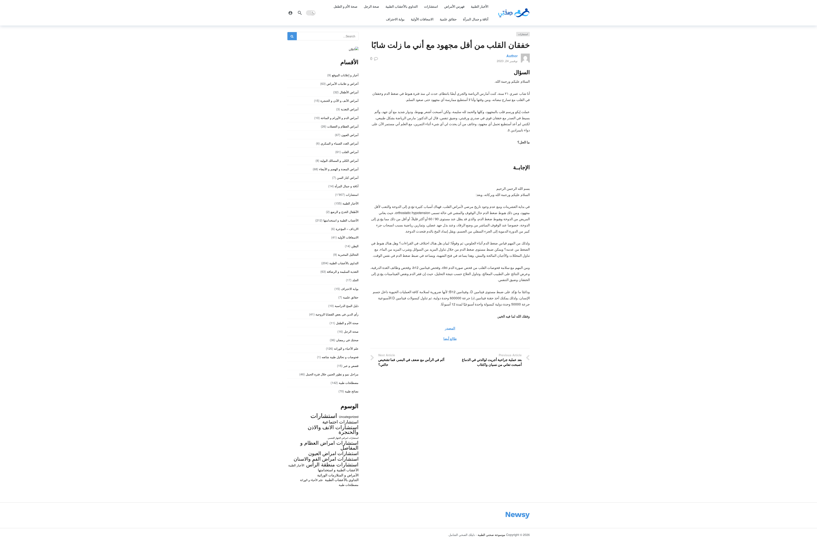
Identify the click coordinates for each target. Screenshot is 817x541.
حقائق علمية (448, 19)
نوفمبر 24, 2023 (507, 61)
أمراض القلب (350, 152)
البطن (355, 246)
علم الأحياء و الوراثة (346, 348)
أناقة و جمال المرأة (475, 19)
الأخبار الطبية (479, 6)
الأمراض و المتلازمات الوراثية (338, 475)
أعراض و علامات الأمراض (343, 83)
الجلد (355, 280)
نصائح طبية (352, 391)
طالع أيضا (450, 338)
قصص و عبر (351, 366)
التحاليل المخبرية (348, 254)
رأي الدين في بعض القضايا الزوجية (337, 314)
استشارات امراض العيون (333, 453)
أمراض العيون (350, 135)
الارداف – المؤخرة (347, 229)
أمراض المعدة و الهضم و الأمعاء (339, 169)
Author (512, 55)
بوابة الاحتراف (395, 19)
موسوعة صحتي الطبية (491, 534)
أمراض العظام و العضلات (343, 126)
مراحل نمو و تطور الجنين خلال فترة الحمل (332, 374)
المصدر (450, 328)
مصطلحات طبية (349, 383)
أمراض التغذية (350, 109)
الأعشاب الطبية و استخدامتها (341, 220)
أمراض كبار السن (348, 177)
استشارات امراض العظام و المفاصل (329, 445)
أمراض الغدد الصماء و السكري (340, 143)
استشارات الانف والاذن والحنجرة (333, 429)
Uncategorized (349, 417)
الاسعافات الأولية (422, 19)
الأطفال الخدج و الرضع (345, 212)
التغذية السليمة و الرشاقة (343, 271)
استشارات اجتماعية (340, 421)
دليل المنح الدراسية (347, 306)
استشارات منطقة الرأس (332, 464)
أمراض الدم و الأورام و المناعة (340, 118)
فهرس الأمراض (454, 6)
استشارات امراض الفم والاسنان (326, 458)
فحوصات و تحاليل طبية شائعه (340, 357)
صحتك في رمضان (347, 340)
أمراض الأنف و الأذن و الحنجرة (339, 100)
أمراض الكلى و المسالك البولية (339, 160)
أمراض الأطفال (349, 92)
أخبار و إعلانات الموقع (345, 75)
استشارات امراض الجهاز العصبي (343, 437)
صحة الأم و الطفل (345, 6)
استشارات (431, 6)
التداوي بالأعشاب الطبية (402, 6)
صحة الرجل (371, 6)
